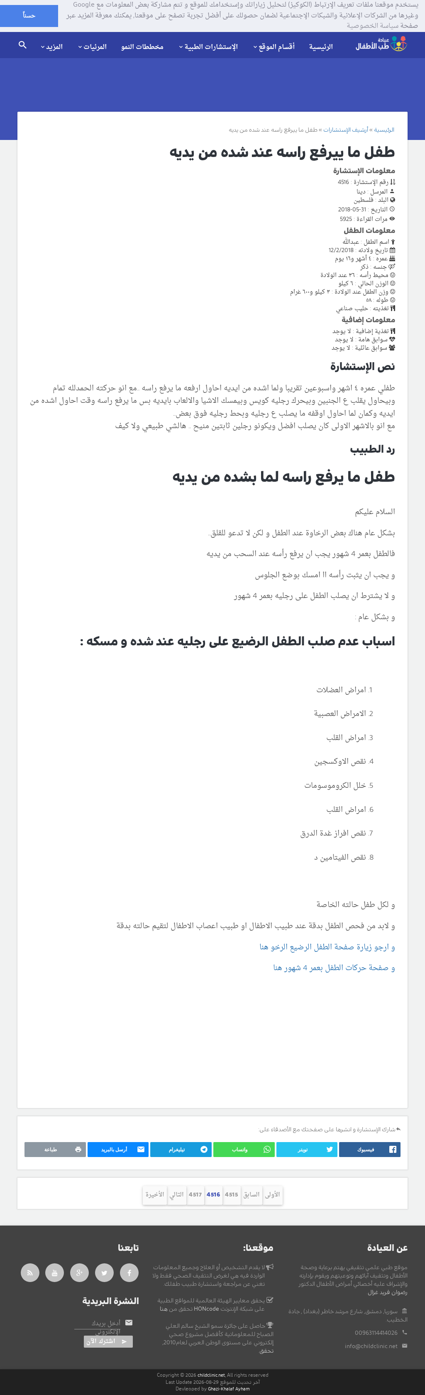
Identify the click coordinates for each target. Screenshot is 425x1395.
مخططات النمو (142, 47)
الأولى (272, 1195)
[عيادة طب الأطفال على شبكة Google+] (79, 1272)
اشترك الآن (100, 1341)
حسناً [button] (29, 16)
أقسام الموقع (277, 46)
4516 (213, 1195)
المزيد (54, 46)
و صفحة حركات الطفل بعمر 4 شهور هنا (333, 968)
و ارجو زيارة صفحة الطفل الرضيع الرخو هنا (327, 947)
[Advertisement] (212, 1041)
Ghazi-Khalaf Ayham (229, 1389)
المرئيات (95, 46)
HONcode (206, 1309)
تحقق (266, 1351)
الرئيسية (321, 47)
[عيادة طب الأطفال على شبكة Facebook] (129, 1272)
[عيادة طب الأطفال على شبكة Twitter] (104, 1272)
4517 (195, 1195)
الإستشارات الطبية (211, 46)
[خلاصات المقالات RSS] (30, 1272)
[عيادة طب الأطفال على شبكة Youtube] (54, 1272)
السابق (251, 1195)
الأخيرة (154, 1195)
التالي (176, 1195)
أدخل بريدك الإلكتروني (106, 1328)
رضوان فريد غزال (388, 1292)
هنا (164, 1309)
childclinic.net (211, 1375)
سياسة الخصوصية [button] (372, 26)
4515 (231, 1195)
